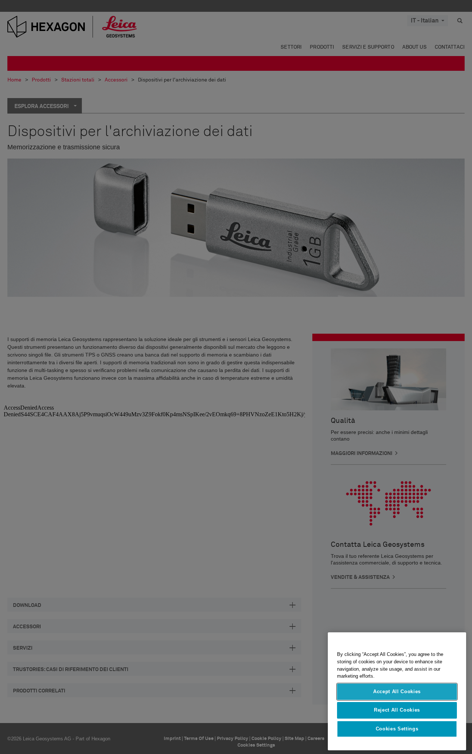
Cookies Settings (397, 729)
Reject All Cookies (397, 710)
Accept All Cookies (397, 691)
